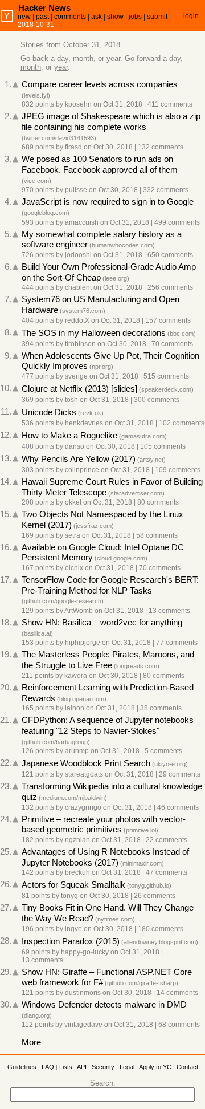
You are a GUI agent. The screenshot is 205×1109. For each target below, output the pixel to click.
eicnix (74, 568)
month (83, 58)
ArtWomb (78, 611)
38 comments (161, 708)
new (24, 17)
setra (72, 535)
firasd (73, 147)
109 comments (177, 470)
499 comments (177, 222)
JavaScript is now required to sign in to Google (108, 201)
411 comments (169, 104)
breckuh (77, 872)
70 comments (172, 344)
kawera (75, 676)
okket (73, 502)
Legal (127, 1066)
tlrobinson (80, 344)
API (82, 1066)
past (42, 17)
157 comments (168, 320)
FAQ (48, 1066)
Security (103, 1066)
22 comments (166, 840)
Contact (187, 1066)
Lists (65, 1066)
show (115, 17)
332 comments (165, 190)
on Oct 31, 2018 (117, 104)
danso (74, 446)
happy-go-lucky (85, 952)
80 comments (158, 502)
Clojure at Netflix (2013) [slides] (79, 388)
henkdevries (84, 423)
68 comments (179, 1025)
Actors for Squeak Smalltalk (73, 884)
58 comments (157, 535)
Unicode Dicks (49, 412)
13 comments (169, 611)
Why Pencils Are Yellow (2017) (79, 459)
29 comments (179, 774)
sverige (76, 376)
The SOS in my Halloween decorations (94, 333)
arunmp (77, 751)
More (31, 1042)
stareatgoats (84, 774)
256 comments (170, 287)
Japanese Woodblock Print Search (86, 763)
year (113, 58)
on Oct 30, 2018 (108, 147)
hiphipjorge (82, 643)
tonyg (69, 896)
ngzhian (77, 840)
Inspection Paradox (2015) (71, 941)
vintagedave (83, 1025)
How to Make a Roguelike (69, 435)
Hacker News (44, 8)
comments (70, 17)
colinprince (82, 470)
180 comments (160, 929)
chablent (78, 287)
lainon (74, 708)
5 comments (163, 751)
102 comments (181, 423)
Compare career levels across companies (100, 84)
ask (96, 17)
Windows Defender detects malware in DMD (104, 1004)
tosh (71, 400)
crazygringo (83, 807)
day (62, 58)
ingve (73, 929)
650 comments (170, 255)
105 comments (163, 446)
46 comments (178, 807)
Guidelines (21, 1066)
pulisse (76, 190)
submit (157, 17)
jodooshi (78, 255)
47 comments (166, 872)
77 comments (177, 643)
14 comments (177, 993)
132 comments (160, 147)
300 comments (156, 400)
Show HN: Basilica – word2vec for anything (102, 622)
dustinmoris (83, 993)
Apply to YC (155, 1066)
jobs (135, 17)
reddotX (77, 320)
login (191, 16)
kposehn (78, 104)
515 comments (166, 376)
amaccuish (82, 222)
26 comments (154, 896)
